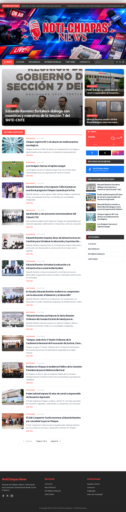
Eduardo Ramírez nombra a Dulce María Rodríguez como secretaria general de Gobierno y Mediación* (88, 6)
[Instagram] (123, 62)
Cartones (70, 62)
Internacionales (53, 62)
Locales (20, 62)
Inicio (9, 62)
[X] (120, 62)
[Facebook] (117, 62)
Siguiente (54, 441)
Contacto (85, 62)
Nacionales (34, 62)
